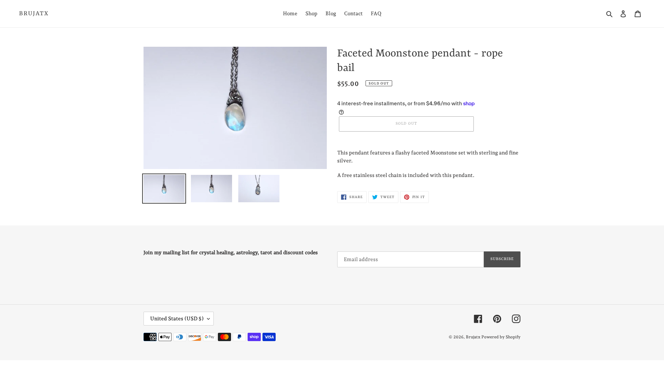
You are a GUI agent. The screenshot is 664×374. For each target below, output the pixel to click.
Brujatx (34, 13)
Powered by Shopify (500, 337)
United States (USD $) (177, 318)
